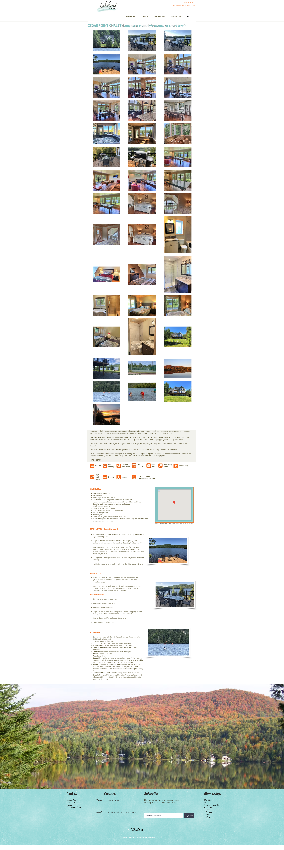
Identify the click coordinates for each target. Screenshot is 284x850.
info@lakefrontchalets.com (184, 5)
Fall (207, 814)
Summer (209, 812)
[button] (159, 16)
